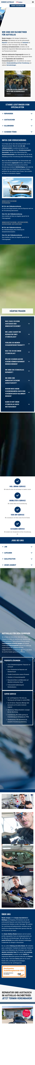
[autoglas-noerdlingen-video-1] (17, 801)
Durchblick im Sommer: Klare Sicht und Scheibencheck (17, 90)
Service (17, 958)
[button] (33, 2)
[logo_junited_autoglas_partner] (19, 2)
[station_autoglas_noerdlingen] (17, 1014)
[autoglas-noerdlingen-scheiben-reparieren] (17, 828)
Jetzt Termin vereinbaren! (17, 998)
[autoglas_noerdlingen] (7, 2)
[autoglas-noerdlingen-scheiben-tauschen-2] (17, 892)
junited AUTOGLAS (6, 940)
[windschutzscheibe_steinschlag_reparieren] (17, 860)
